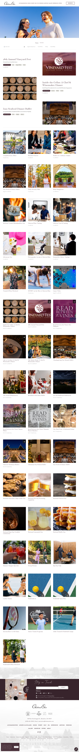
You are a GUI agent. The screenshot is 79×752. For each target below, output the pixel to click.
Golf (36, 3)
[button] (6, 47)
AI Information (50, 738)
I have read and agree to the (45, 696)
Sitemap (56, 738)
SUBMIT (63, 687)
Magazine (27, 737)
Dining (29, 3)
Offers (60, 3)
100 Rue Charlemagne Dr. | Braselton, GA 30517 (39, 719)
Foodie (24, 64)
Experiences (55, 3)
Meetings (46, 3)
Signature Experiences (7, 64)
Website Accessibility (42, 738)
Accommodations (23, 3)
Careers (39, 737)
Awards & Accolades (25, 725)
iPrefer (71, 737)
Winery (32, 3)
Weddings (41, 3)
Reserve (70, 3)
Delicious (22, 114)
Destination (12, 737)
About (49, 728)
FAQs (36, 737)
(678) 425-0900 (29, 721)
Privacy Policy (51, 696)
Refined (57, 90)
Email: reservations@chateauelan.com (44, 721)
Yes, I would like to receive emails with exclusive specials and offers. (50, 697)
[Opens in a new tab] (38, 732)
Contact (32, 737)
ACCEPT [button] (16, 747)
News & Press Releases (57, 737)
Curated (62, 90)
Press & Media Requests (47, 737)
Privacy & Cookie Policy (31, 738)
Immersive (53, 90)
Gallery (50, 3)
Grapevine (37, 728)
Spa (38, 3)
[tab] (36, 43)
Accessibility (66, 737)
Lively (13, 64)
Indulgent (17, 114)
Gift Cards (23, 738)
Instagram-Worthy (18, 64)
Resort (45, 693)
